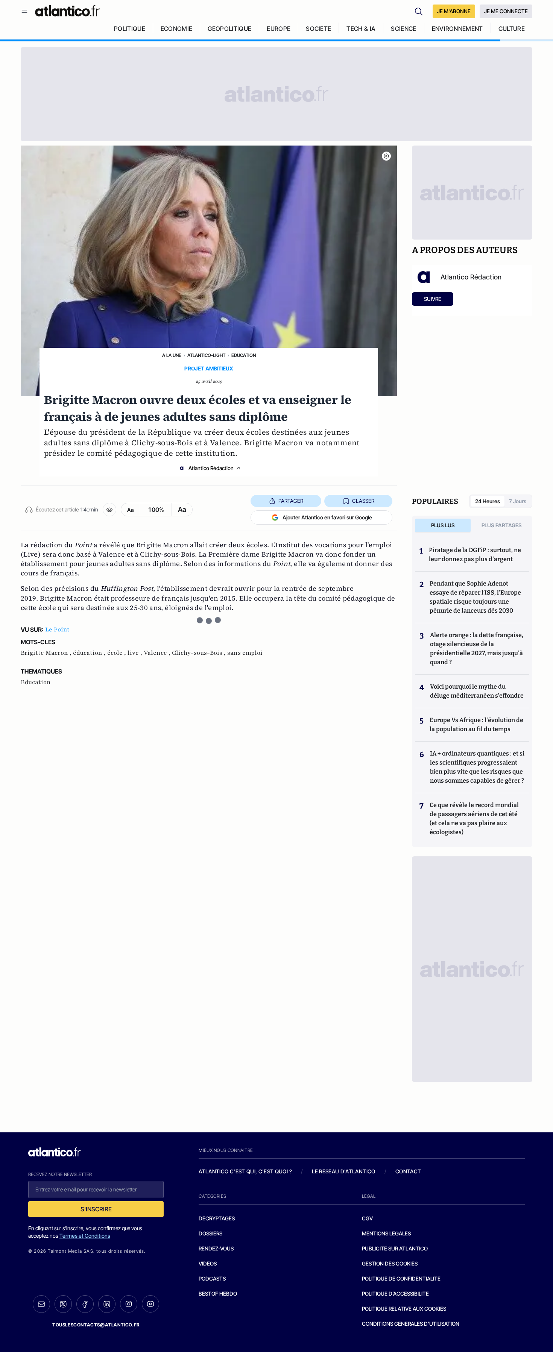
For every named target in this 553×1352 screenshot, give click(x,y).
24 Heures (487, 501)
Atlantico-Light (206, 355)
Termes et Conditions (84, 1235)
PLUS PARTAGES (502, 525)
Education (243, 355)
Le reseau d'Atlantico (343, 1171)
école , (117, 653)
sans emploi (245, 653)
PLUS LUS (443, 525)
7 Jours (517, 501)
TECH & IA (360, 28)
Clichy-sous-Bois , (199, 653)
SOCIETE (318, 28)
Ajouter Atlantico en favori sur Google (327, 517)
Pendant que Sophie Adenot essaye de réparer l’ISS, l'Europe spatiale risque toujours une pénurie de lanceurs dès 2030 (475, 597)
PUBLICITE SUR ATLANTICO (395, 1248)
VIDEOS (208, 1263)
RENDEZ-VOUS (216, 1248)
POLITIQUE (129, 28)
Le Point (57, 629)
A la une (171, 355)
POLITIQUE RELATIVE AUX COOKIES (404, 1308)
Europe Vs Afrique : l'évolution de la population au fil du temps (476, 724)
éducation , (90, 653)
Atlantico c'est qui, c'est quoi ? (245, 1171)
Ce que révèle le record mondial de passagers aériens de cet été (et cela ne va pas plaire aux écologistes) (474, 818)
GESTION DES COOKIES (390, 1263)
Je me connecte (506, 11)
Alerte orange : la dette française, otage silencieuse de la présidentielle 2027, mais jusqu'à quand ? (476, 648)
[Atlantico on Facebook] (85, 1304)
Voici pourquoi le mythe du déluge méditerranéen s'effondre (477, 691)
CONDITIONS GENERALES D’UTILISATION (410, 1323)
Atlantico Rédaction (211, 468)
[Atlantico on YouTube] (150, 1304)
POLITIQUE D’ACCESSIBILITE (395, 1293)
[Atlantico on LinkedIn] (106, 1304)
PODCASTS (212, 1278)
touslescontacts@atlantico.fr (96, 1325)
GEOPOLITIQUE (229, 28)
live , (136, 653)
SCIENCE (403, 28)
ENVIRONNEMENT (457, 28)
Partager (290, 501)
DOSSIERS (210, 1233)
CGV (367, 1218)
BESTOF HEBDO (218, 1293)
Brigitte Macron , (47, 653)
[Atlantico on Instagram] (128, 1304)
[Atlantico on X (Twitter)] (63, 1304)
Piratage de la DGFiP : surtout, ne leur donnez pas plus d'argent (475, 554)
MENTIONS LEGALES (386, 1233)
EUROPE (278, 28)
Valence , (158, 653)
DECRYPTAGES (217, 1218)
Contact (408, 1171)
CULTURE (511, 28)
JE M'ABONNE (454, 11)
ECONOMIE (177, 28)
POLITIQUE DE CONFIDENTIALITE (401, 1278)
